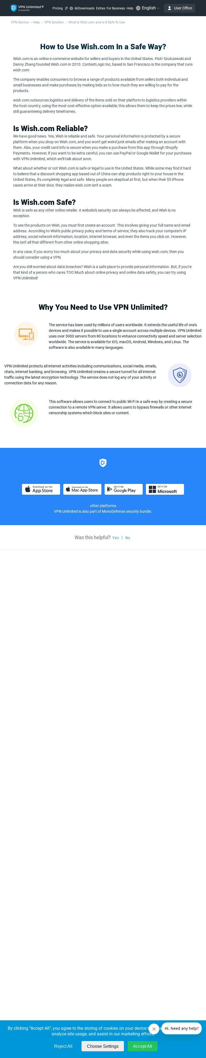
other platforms (103, 506)
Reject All (63, 1046)
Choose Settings (103, 1046)
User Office (183, 8)
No (127, 538)
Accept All (142, 1046)
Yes (115, 538)
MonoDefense (113, 511)
